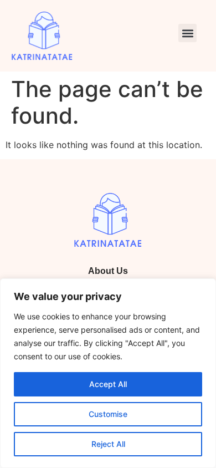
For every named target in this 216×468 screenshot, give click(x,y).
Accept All (108, 384)
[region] (108, 373)
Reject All (108, 444)
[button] (187, 33)
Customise (108, 414)
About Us (108, 271)
